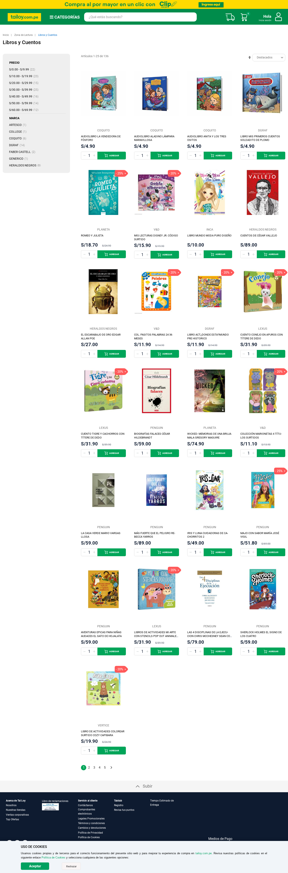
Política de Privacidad (90, 832)
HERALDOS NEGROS (26, 165)
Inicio (6, 35)
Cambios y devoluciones (92, 827)
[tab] (168, 819)
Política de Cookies (89, 837)
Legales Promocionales (91, 818)
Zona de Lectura (23, 35)
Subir (147, 786)
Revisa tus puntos (124, 809)
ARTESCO (19, 125)
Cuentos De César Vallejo (258, 235)
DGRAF (18, 145)
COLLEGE (19, 131)
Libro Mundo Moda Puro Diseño (209, 235)
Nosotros (11, 805)
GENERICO (20, 158)
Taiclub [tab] (118, 800)
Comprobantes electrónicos (86, 811)
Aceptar (35, 866)
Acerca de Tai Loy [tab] (16, 800)
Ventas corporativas (17, 814)
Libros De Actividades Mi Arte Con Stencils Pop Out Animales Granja (156, 636)
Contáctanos (85, 805)
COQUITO (19, 138)
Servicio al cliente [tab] (87, 800)
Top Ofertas (12, 819)
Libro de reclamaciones (55, 801)
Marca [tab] (14, 118)
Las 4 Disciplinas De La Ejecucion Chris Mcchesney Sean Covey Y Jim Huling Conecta (209, 636)
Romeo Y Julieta (92, 235)
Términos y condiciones (91, 823)
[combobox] (140, 17)
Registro (118, 805)
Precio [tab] (14, 62)
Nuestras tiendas (15, 809)
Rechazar (71, 866)
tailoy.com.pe (203, 853)
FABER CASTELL (23, 152)
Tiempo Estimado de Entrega (162, 802)
